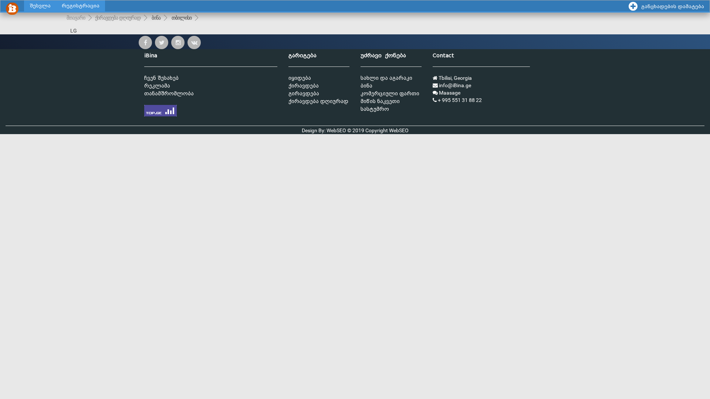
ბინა (156, 18)
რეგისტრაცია (80, 6)
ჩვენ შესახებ (161, 78)
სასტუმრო (375, 109)
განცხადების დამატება (672, 6)
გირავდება (303, 94)
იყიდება (299, 78)
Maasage (449, 93)
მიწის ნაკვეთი (380, 101)
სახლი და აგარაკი (386, 78)
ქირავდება (303, 86)
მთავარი (76, 18)
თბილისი (182, 18)
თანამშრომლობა (169, 94)
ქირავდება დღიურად (118, 18)
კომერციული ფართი (390, 94)
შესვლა (40, 6)
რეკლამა (157, 86)
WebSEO (399, 130)
